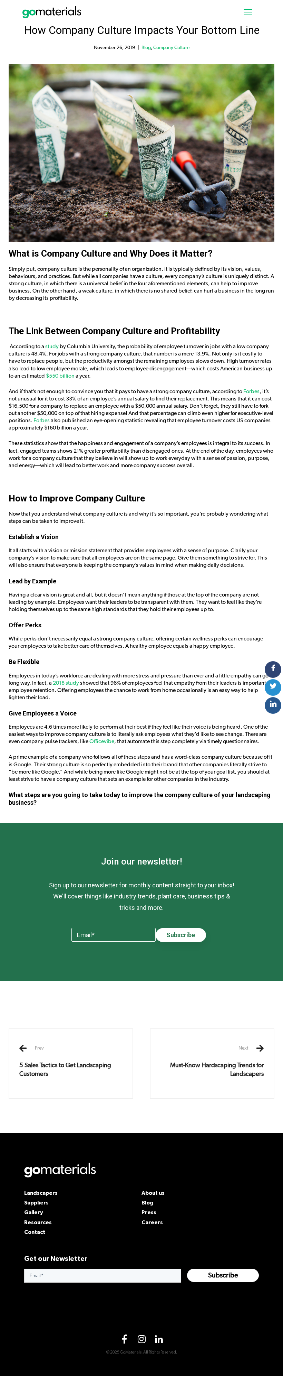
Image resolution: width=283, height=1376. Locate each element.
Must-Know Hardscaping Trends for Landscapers (217, 1061)
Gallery (33, 1212)
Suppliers (36, 1202)
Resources (38, 1222)
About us (153, 1193)
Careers (152, 1222)
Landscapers (41, 1193)
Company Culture (171, 47)
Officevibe (101, 741)
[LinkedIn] (158, 1340)
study (52, 346)
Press (149, 1212)
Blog (146, 47)
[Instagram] (141, 1340)
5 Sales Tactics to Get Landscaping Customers (65, 1061)
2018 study (66, 683)
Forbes (251, 391)
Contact (34, 1232)
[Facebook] (124, 1340)
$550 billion (60, 376)
